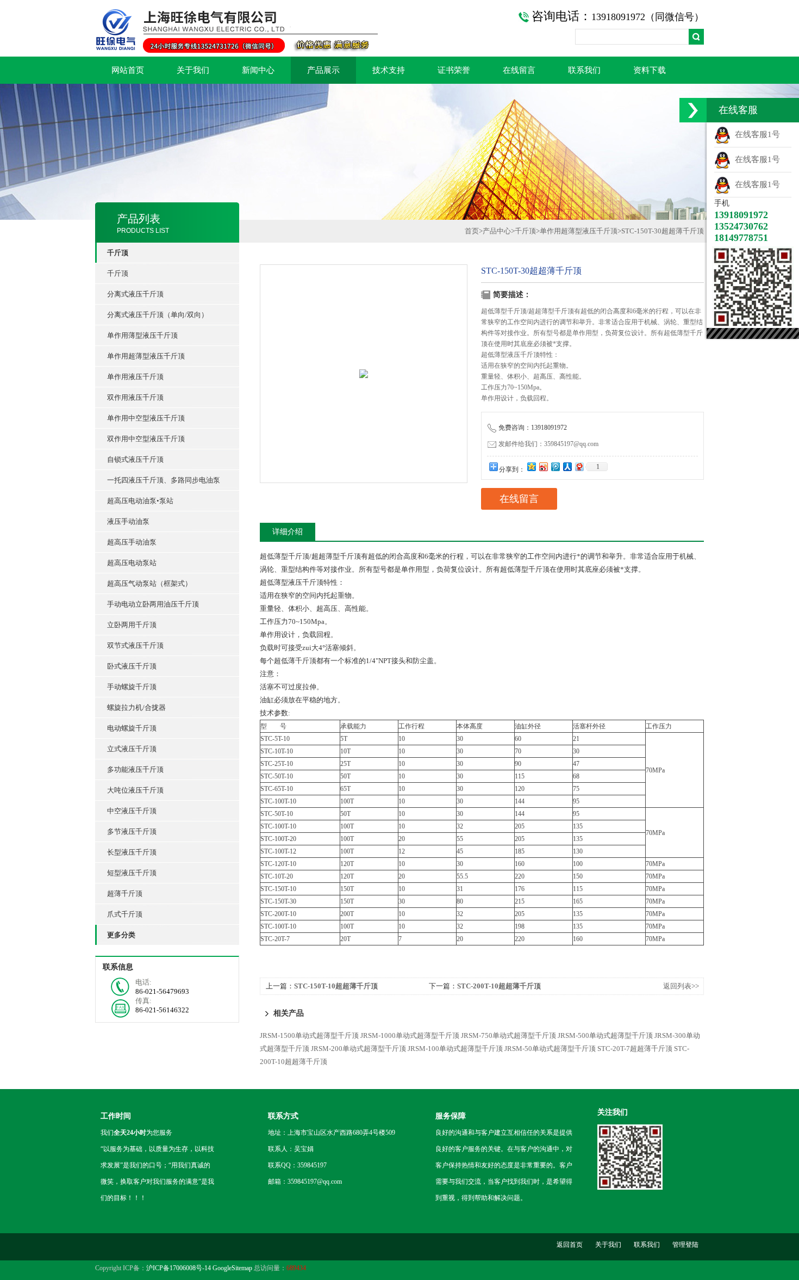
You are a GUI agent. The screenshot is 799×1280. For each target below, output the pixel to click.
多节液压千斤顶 (132, 831)
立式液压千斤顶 (132, 749)
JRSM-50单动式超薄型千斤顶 (550, 1048)
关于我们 (193, 70)
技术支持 (388, 70)
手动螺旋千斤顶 (132, 687)
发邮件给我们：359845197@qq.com (548, 444)
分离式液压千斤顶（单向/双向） (157, 315)
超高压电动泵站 (132, 563)
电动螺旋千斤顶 (132, 728)
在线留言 (519, 70)
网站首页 (127, 70)
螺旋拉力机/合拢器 (136, 707)
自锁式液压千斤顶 (135, 459)
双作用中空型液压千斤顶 (146, 439)
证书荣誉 (454, 70)
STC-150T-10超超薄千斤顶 (336, 986)
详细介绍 (287, 532)
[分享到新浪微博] (543, 466)
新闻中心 (258, 70)
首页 (472, 231)
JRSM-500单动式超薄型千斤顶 (605, 1035)
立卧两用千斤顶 (132, 625)
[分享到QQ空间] (531, 466)
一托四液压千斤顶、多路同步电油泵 (163, 480)
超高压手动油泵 (132, 542)
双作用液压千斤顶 (135, 397)
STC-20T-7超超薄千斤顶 (634, 1048)
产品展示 (323, 70)
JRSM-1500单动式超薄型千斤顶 (309, 1035)
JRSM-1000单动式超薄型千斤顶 (409, 1035)
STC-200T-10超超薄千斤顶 (499, 986)
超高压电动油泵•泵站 (140, 501)
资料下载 (649, 70)
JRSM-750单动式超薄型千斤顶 (508, 1035)
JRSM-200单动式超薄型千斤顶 (358, 1048)
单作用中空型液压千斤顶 (146, 418)
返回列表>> (681, 986)
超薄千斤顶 (124, 893)
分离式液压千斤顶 (135, 294)
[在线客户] (693, 110)
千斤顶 (117, 273)
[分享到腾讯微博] (555, 466)
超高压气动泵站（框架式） (149, 583)
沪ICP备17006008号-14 (178, 1268)
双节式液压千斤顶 (135, 645)
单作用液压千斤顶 (135, 377)
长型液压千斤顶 (132, 852)
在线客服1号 (755, 134)
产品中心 (497, 231)
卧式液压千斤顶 (132, 666)
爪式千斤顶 (124, 914)
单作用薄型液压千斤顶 (142, 335)
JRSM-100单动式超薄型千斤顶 (455, 1048)
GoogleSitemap (232, 1268)
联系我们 (584, 70)
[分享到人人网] (567, 466)
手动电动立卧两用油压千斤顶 (153, 604)
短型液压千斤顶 (132, 873)
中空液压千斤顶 (132, 811)
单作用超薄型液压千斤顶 (146, 356)
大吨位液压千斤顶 (135, 790)
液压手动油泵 (128, 521)
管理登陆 (685, 1244)
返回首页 (570, 1244)
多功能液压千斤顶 (135, 769)
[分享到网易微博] (579, 466)
